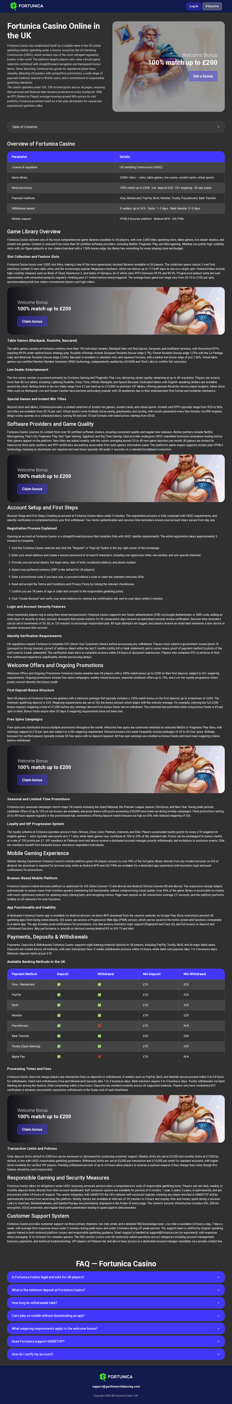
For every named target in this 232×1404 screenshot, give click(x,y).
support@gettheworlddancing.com (116, 1386)
